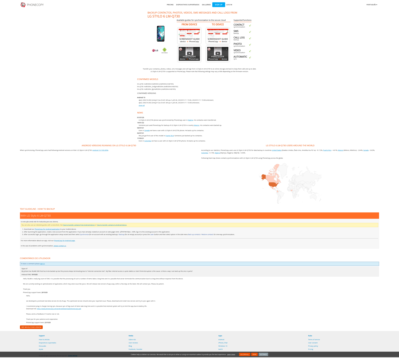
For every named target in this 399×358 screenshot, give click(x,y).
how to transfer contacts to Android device (112, 225)
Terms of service (314, 339)
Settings (263, 354)
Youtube (139, 349)
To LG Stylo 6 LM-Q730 (217, 36)
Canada (147, 130)
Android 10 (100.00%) (100, 150)
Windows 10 (222, 346)
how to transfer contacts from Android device (79, 225)
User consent (313, 343)
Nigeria (190, 120)
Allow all (244, 354)
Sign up (218, 5)
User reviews (133, 343)
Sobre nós (132, 339)
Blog (130, 346)
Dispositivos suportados (187, 5)
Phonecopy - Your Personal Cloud (32, 5)
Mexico (196, 125)
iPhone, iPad (222, 343)
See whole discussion (31, 327)
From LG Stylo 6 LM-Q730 (189, 36)
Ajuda (41, 349)
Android (221, 339)
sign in (42, 264)
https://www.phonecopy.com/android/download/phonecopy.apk (59, 309)
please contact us (60, 246)
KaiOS (220, 349)
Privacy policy (313, 346)
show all (142, 105)
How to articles (44, 339)
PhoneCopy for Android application (47, 229)
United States (276, 150)
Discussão (42, 346)
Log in (229, 5)
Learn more (231, 354)
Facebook (132, 349)
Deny (254, 354)
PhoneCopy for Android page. (64, 240)
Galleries (206, 5)
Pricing (170, 5)
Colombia (147, 141)
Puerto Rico (170, 136)
